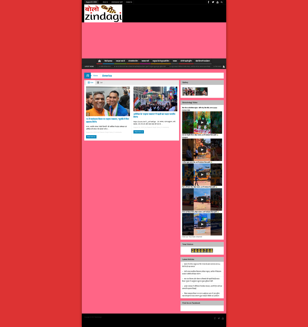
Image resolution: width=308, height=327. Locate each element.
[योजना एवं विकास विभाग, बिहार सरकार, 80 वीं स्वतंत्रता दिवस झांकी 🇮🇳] (202, 224)
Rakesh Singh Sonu (106, 132)
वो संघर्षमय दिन (133, 61)
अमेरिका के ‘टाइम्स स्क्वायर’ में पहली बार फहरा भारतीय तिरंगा (154, 115)
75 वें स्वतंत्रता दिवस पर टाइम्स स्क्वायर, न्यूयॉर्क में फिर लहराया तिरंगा (107, 120)
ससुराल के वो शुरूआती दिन (161, 61)
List (101, 82)
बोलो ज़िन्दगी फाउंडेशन (203, 61)
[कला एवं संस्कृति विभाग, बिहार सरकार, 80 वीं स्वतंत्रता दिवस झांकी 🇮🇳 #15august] (202, 150)
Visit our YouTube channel (192, 237)
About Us (105, 2)
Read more (90, 137)
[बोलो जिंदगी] (103, 13)
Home (95, 75)
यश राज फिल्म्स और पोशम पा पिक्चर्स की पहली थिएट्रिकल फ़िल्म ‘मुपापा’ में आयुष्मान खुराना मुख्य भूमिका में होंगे (128, 66)
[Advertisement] (154, 40)
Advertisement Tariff (116, 2)
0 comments (117, 132)
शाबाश (175, 61)
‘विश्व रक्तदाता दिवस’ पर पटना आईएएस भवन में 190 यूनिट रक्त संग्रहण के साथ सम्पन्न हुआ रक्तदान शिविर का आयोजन (201, 294)
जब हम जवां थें (120, 61)
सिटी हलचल (108, 61)
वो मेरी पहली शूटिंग (186, 61)
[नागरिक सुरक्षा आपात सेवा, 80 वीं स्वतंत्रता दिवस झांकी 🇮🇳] (202, 174)
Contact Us (129, 2)
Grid (91, 82)
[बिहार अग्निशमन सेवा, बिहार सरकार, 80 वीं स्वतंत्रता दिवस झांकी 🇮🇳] (202, 199)
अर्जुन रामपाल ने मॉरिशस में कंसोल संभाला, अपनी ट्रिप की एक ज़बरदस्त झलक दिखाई (177, 66)
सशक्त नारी (145, 61)
